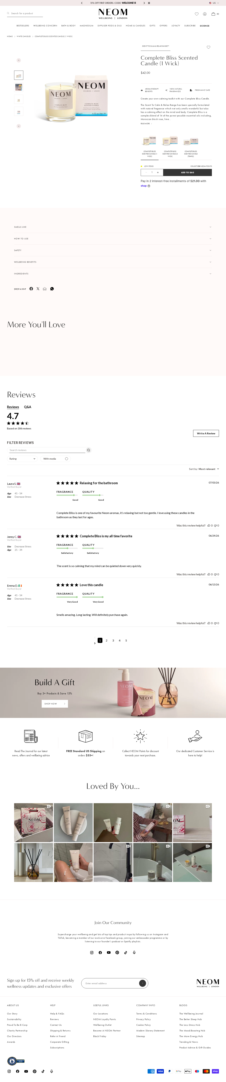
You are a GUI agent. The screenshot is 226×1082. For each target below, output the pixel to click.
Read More (145, 124)
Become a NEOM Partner (107, 1030)
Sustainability (14, 1019)
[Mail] (44, 290)
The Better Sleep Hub (190, 1019)
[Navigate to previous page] (113, 637)
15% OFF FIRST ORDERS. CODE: (113, 2)
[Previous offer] (82, 3)
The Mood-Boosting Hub (192, 1030)
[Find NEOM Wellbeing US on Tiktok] (126, 952)
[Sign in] (205, 14)
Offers (163, 25)
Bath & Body (68, 25)
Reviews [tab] (13, 407)
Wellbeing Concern (45, 25)
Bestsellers (23, 25)
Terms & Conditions (146, 1013)
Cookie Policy (143, 1024)
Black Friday (99, 1036)
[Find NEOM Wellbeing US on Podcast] (134, 952)
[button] (33, 822)
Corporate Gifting (59, 1041)
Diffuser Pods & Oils (110, 25)
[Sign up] (142, 983)
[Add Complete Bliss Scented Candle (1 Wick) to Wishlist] (208, 47)
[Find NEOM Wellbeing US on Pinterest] (117, 952)
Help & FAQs (57, 1013)
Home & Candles (135, 25)
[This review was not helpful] (215, 525)
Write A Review (206, 433)
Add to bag (187, 172)
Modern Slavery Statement (150, 1030)
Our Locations (100, 1013)
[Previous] (19, 60)
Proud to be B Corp (17, 1024)
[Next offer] (144, 3)
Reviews (54, 1019)
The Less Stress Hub (189, 1024)
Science (204, 25)
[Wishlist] (196, 14)
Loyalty (176, 25)
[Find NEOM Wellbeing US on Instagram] (92, 952)
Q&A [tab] (27, 407)
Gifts (152, 25)
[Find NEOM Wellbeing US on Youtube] (109, 952)
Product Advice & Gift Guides (195, 1047)
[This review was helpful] (209, 525)
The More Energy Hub (191, 1036)
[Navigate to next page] (113, 643)
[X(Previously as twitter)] (38, 289)
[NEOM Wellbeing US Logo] (113, 14)
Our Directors (14, 1036)
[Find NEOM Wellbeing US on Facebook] (100, 952)
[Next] (19, 126)
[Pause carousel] (149, 3)
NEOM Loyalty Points (104, 1019)
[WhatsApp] (52, 290)
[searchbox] (46, 450)
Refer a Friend (58, 1036)
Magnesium (86, 25)
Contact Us (56, 1024)
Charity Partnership (17, 1030)
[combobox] (22, 459)
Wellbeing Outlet (102, 1024)
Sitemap (140, 1036)
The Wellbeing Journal (191, 1013)
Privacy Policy (143, 1019)
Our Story (12, 1013)
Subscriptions (57, 1047)
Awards (11, 1041)
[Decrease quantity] (144, 172)
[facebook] (31, 290)
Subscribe (190, 25)
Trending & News (188, 1041)
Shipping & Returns (60, 1030)
